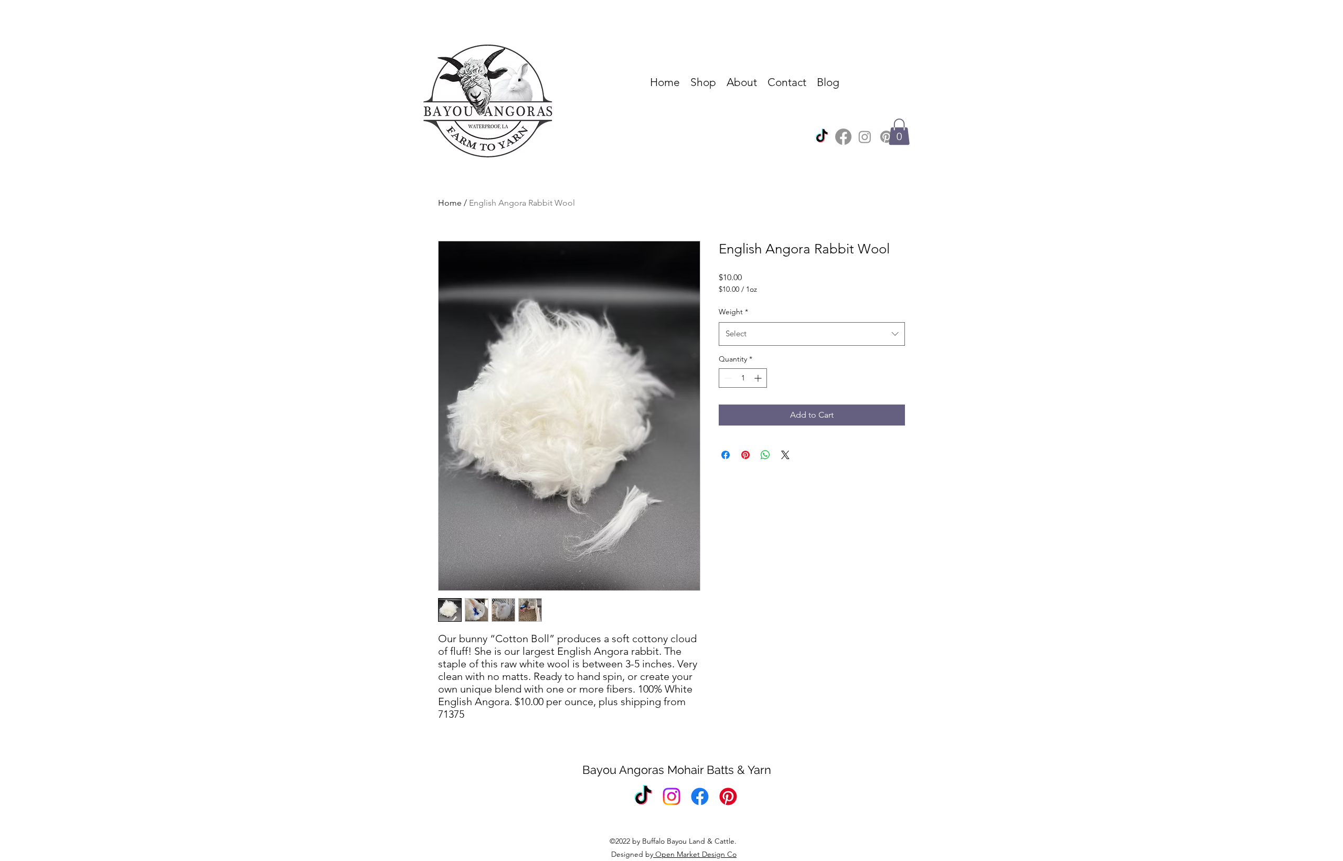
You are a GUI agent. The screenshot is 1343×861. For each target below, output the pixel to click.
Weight (733, 311)
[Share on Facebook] (725, 455)
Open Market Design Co (695, 854)
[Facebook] (843, 137)
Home (450, 203)
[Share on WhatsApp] (765, 455)
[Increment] (758, 378)
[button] (899, 132)
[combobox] (812, 333)
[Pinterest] (886, 137)
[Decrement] (726, 378)
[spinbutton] (742, 378)
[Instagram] (865, 137)
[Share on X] (785, 455)
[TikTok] (822, 137)
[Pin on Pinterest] (745, 455)
